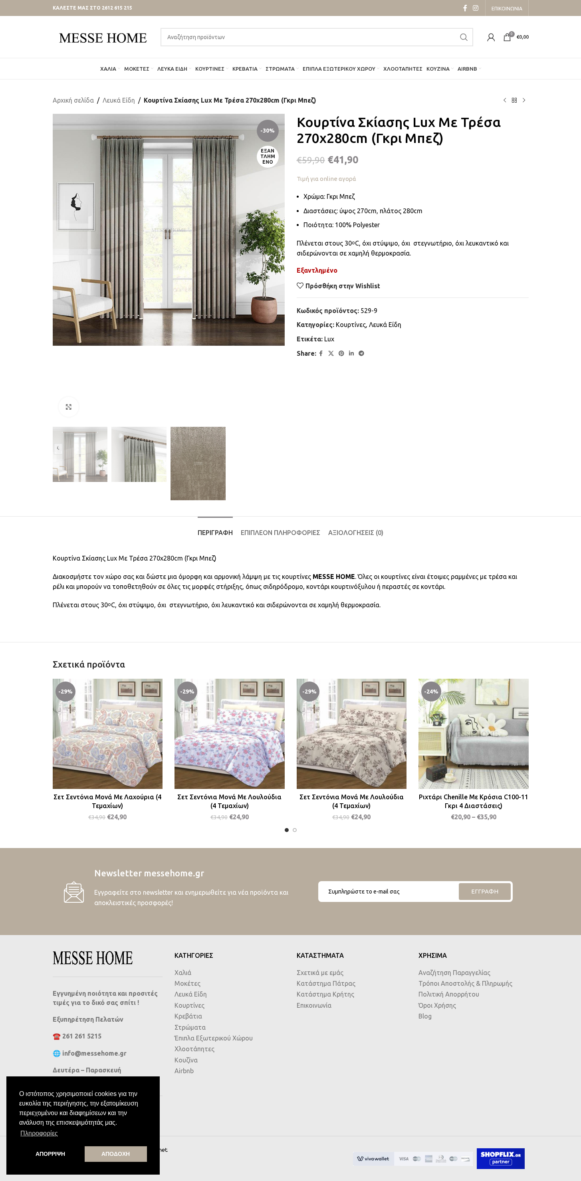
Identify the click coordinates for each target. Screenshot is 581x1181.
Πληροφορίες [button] (39, 1133)
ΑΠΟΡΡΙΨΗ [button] (50, 1154)
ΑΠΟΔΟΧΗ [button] (115, 1154)
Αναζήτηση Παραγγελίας (454, 972)
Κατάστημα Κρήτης (325, 994)
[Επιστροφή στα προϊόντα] (514, 100)
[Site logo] (103, 36)
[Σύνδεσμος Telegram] (361, 353)
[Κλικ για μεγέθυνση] (69, 407)
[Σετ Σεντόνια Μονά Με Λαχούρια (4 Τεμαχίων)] (108, 734)
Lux (329, 339)
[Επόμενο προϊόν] (524, 100)
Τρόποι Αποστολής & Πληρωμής (465, 983)
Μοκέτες (187, 983)
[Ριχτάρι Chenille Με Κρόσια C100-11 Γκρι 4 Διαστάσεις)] (473, 734)
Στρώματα (190, 1027)
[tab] (215, 529)
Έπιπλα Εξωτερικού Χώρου (213, 1038)
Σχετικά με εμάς (320, 972)
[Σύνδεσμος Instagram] (475, 8)
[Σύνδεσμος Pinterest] (341, 353)
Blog (425, 1016)
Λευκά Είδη (119, 100)
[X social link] (331, 353)
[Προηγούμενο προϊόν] (505, 100)
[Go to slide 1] (287, 830)
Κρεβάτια (188, 1016)
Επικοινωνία (314, 1005)
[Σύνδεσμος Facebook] (465, 8)
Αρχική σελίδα (73, 100)
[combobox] (317, 37)
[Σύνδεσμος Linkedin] (351, 353)
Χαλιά (182, 972)
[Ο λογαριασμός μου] (491, 37)
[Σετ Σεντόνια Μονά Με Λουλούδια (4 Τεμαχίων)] (229, 734)
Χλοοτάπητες (194, 1048)
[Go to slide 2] (295, 830)
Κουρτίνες (351, 324)
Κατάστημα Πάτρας (326, 983)
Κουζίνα (186, 1060)
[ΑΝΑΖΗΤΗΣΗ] (464, 37)
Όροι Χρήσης (437, 1005)
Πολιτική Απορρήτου (448, 994)
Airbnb (184, 1070)
